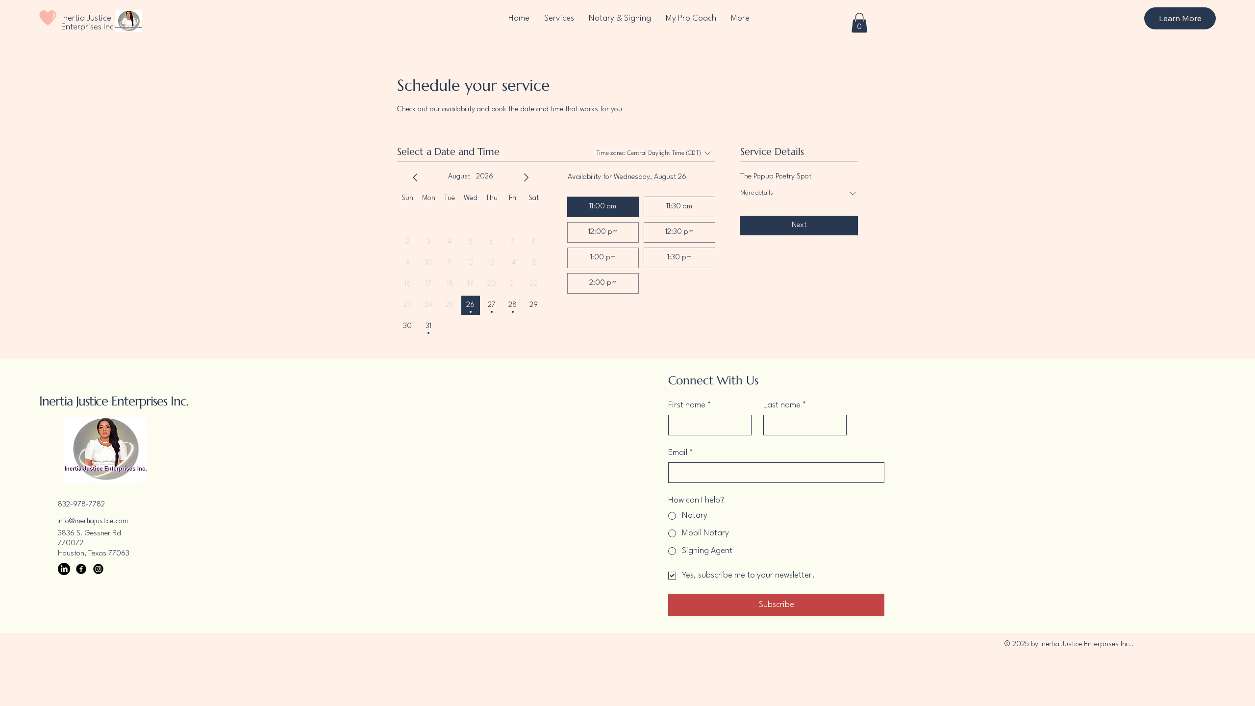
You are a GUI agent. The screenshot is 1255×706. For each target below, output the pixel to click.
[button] (859, 23)
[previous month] (415, 177)
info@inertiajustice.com (92, 521)
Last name (784, 405)
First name (689, 405)
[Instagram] (98, 569)
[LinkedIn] (64, 569)
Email (680, 453)
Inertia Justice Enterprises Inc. (89, 22)
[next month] (526, 177)
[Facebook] (81, 569)
